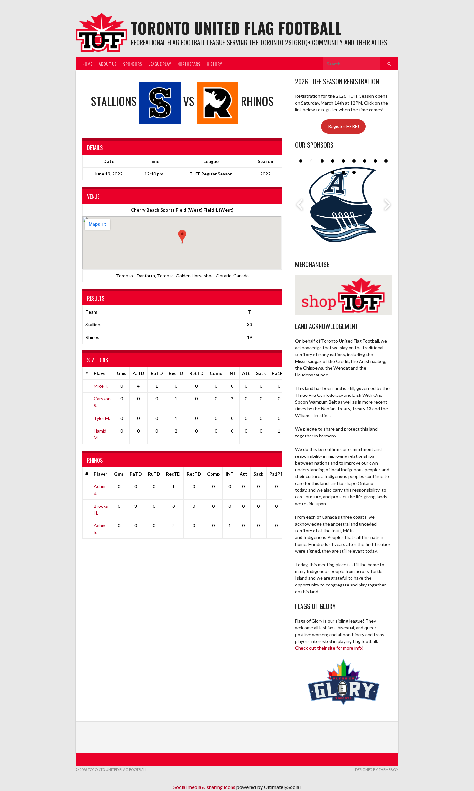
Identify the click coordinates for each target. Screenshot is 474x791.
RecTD (176, 373)
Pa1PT (279, 373)
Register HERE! (343, 126)
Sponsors (132, 63)
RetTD (196, 373)
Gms (121, 373)
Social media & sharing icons (204, 787)
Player (100, 373)
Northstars (188, 63)
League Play (159, 63)
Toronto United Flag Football (236, 27)
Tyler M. (102, 418)
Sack (261, 373)
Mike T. (101, 386)
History (214, 63)
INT (232, 373)
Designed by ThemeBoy (376, 769)
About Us (108, 63)
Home (87, 63)
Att (246, 373)
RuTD (157, 373)
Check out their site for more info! (329, 648)
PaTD (138, 373)
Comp (216, 373)
